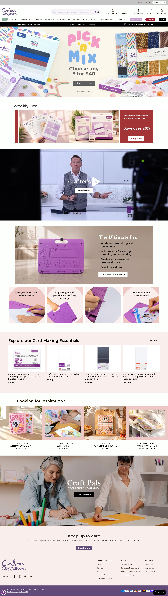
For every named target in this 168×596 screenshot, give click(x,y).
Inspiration (121, 19)
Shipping (100, 565)
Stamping (60, 19)
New (4, 19)
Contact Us (160, 2)
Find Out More (84, 495)
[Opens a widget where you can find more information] (159, 592)
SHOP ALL (155, 340)
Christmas (150, 19)
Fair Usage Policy (127, 575)
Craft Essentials (73, 19)
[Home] (17, 565)
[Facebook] (14, 576)
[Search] (98, 12)
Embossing (37, 19)
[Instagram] (20, 576)
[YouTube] (31, 576)
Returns (100, 568)
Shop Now (136, 138)
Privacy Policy (126, 565)
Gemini (13, 19)
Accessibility (101, 575)
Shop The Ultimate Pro (113, 274)
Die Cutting (24, 19)
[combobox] (76, 12)
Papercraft (48, 19)
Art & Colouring (88, 19)
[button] (95, 12)
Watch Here (84, 190)
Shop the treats (84, 83)
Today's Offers (136, 19)
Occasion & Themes (105, 19)
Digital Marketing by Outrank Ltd (16, 592)
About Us (149, 565)
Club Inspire (150, 571)
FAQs (99, 571)
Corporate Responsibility (130, 568)
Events (162, 19)
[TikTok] (25, 576)
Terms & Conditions (104, 578)
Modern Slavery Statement (131, 571)
